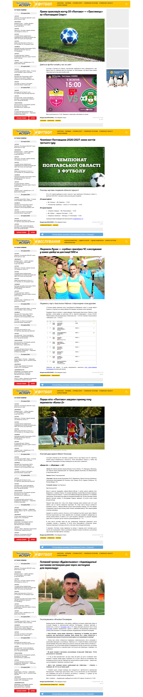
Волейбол (17, 46)
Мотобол (17, 376)
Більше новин (21, 118)
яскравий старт (65, 627)
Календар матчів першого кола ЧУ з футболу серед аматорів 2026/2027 (24, 92)
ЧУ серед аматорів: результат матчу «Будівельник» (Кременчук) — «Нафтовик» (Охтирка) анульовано (25, 113)
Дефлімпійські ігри (19, 369)
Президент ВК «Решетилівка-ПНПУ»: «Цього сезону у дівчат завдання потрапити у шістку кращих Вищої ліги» (24, 78)
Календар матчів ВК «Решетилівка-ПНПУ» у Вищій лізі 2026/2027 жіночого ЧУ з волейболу (25, 50)
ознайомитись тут (78, 219)
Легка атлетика (18, 102)
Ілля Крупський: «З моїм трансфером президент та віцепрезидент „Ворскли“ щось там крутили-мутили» (24, 99)
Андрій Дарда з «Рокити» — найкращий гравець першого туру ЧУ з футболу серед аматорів (25, 360)
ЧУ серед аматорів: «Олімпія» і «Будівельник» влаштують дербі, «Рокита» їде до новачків (25, 57)
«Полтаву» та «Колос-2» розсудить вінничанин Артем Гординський (23, 84)
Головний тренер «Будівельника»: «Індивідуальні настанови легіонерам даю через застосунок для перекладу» (25, 37)
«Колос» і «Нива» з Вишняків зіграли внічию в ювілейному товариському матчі (25, 379)
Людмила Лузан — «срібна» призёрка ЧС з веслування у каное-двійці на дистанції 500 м (23, 25)
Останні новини (20, 10)
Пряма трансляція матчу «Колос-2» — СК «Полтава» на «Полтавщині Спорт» (24, 43)
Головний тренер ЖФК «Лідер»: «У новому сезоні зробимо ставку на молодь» (25, 71)
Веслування (18, 21)
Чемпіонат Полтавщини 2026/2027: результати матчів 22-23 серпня (23, 535)
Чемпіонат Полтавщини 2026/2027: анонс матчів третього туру (24, 18)
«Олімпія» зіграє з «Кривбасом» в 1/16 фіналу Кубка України (24, 63)
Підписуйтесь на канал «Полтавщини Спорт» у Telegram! (73, 234)
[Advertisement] (117, 18)
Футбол (45, 4)
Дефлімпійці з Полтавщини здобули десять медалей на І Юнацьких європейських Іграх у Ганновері (23, 373)
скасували (49, 628)
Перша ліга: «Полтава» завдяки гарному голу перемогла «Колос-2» (24, 31)
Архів (33, 118)
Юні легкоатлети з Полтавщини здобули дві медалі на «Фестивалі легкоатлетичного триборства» (24, 106)
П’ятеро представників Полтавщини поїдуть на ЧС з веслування (23, 366)
